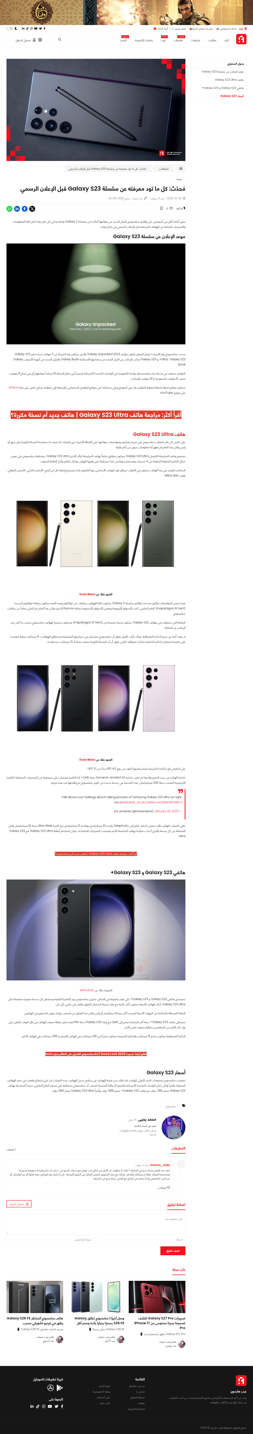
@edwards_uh (130, 802)
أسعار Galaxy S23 (232, 96)
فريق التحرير (104, 1386)
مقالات (212, 40)
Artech (13, 387)
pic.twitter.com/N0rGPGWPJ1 (161, 802)
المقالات (164, 169)
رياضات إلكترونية (144, 40)
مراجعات (195, 40)
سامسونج (171, 1106)
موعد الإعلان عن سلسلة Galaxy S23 (223, 71)
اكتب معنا (105, 1403)
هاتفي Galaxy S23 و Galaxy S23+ (223, 88)
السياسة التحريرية (136, 1409)
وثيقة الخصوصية (101, 1391)
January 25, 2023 (166, 811)
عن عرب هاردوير (137, 1386)
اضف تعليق (172, 1251)
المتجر (123, 39)
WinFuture (87, 990)
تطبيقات (178, 39)
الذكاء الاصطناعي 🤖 (226, 28)
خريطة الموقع (138, 1397)
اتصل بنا (140, 1391)
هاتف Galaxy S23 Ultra (229, 80)
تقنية (179, 179)
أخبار (226, 40)
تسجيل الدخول (23, 40)
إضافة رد (162, 1188)
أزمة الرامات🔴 (160, 28)
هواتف (141, 1403)
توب (163, 39)
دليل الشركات (103, 1397)
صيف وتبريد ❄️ (178, 28)
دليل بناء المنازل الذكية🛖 (201, 28)
